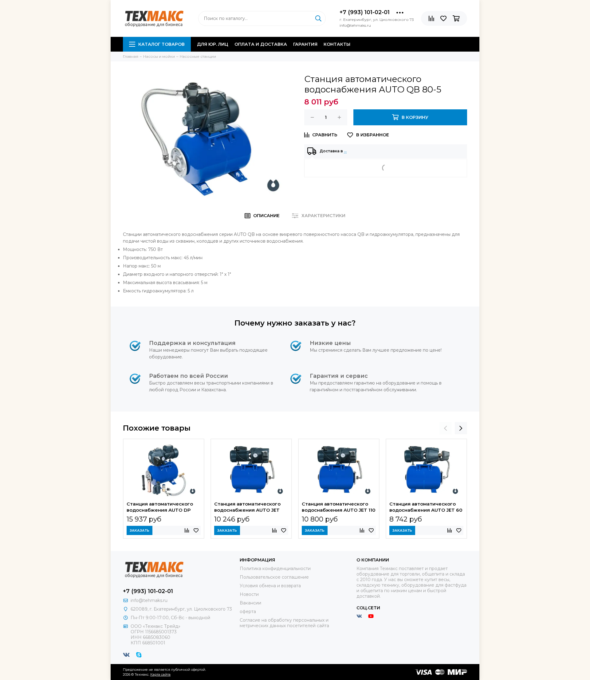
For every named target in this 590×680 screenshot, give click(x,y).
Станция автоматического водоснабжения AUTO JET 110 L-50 (339, 507)
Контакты (337, 44)
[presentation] (445, 428)
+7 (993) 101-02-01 (365, 12)
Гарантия (305, 44)
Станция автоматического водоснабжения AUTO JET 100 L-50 (247, 507)
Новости (249, 594)
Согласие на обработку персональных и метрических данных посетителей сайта (284, 622)
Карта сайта (160, 674)
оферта (248, 611)
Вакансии (250, 603)
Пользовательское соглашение (274, 577)
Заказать (139, 530)
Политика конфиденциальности (275, 568)
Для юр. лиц (212, 44)
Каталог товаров (161, 44)
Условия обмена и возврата (270, 585)
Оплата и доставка (260, 44)
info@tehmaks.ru (149, 600)
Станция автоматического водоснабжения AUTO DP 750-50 (160, 507)
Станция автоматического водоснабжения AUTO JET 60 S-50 (425, 507)
